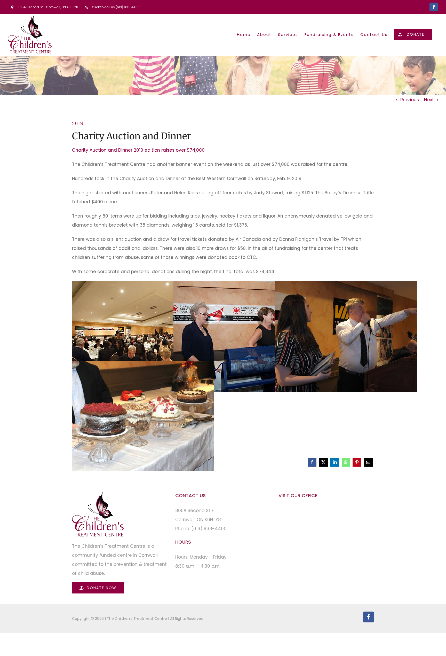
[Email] (368, 462)
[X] (323, 462)
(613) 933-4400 (209, 529)
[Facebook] (312, 462)
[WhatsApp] (345, 462)
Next (429, 100)
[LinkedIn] (334, 462)
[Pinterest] (357, 462)
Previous (409, 100)
